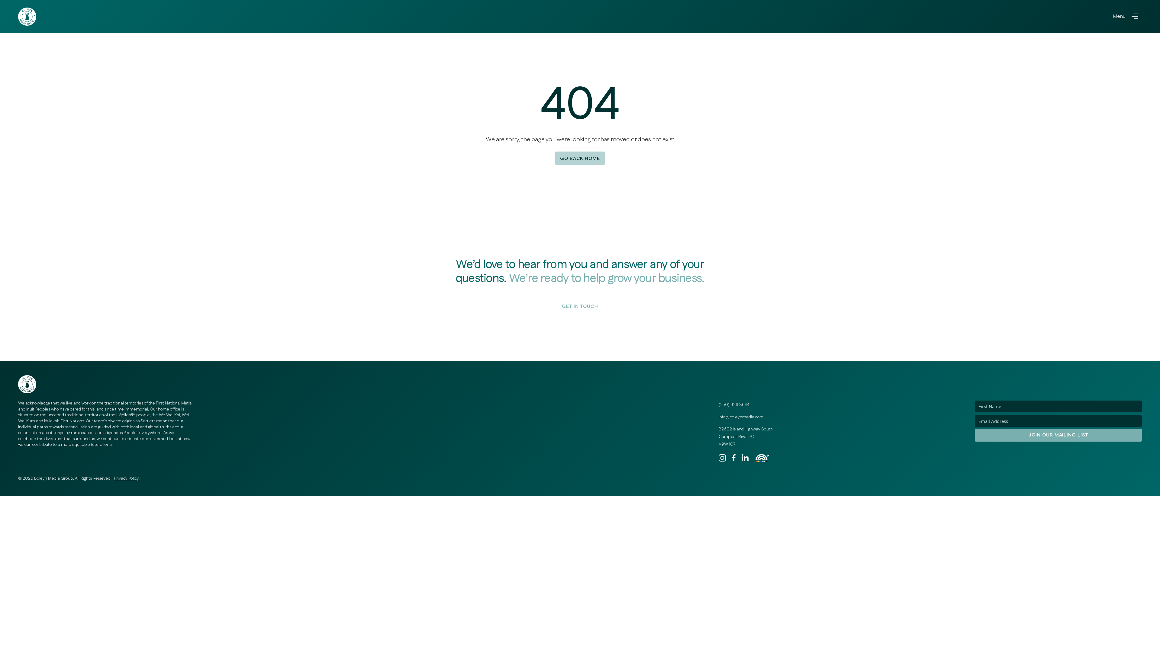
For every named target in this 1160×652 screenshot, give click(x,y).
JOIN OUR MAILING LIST (1058, 435)
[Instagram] (724, 458)
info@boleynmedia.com (741, 417)
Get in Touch (580, 306)
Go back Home (580, 158)
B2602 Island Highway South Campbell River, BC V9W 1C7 (746, 436)
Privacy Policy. (127, 478)
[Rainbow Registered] (762, 458)
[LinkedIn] (747, 458)
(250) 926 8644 (734, 405)
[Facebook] (735, 457)
